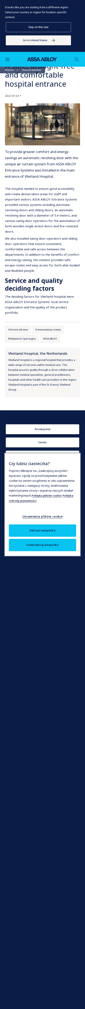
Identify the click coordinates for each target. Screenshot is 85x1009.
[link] (38, 40)
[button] (38, 27)
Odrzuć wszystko (43, 530)
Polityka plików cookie (46, 495)
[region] (42, 504)
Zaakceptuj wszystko (42, 545)
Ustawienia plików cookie (42, 516)
